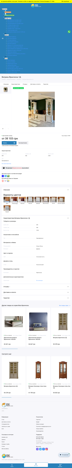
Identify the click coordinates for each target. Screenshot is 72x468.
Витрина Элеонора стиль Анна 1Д (37, 387)
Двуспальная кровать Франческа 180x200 (34, 338)
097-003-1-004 (40, 438)
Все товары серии (63, 305)
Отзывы (25, 84)
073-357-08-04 (40, 437)
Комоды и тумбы (5, 444)
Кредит (37, 421)
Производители (39, 431)
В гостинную (39, 280)
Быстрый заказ (23, 143)
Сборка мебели (39, 428)
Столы (3, 446)
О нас (3, 419)
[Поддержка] (69, 31)
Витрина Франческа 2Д (11, 386)
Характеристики (15, 84)
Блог (3, 428)
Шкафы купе (5, 437)
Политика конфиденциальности (43, 426)
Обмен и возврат (40, 424)
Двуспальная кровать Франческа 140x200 (10, 338)
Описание (6, 84)
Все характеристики (6, 163)
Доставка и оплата (35, 84)
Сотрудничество (5, 424)
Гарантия (45, 84)
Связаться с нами (6, 426)
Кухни (3, 441)
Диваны (3, 439)
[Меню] (2, 38)
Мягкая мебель (5, 448)
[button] (3, 128)
